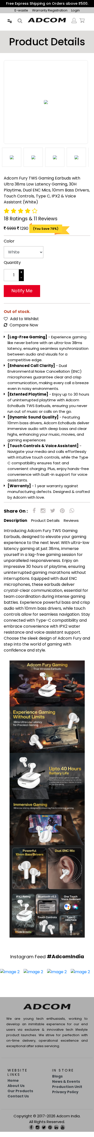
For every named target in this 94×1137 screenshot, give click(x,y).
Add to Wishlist (24, 324)
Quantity (12, 268)
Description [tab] (15, 525)
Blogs (57, 1081)
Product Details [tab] (45, 525)
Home (13, 1085)
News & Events (66, 1086)
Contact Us (18, 1101)
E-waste (21, 15)
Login (75, 15)
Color (9, 246)
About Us (16, 1090)
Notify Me (22, 296)
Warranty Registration (50, 15)
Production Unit (67, 1091)
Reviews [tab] (71, 525)
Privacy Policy (65, 1097)
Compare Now (23, 330)
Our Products (20, 1096)
